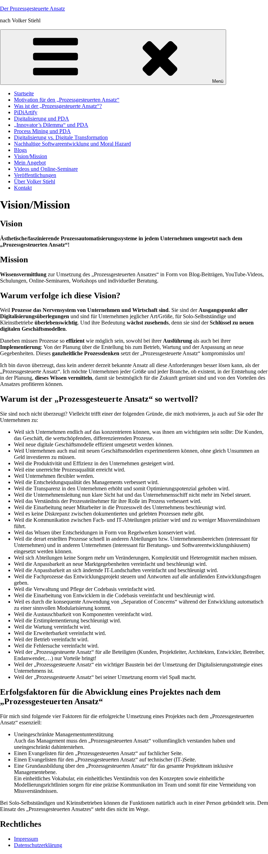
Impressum (26, 839)
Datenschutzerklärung (38, 845)
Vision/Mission (30, 156)
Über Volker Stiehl (34, 181)
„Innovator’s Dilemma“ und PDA (51, 125)
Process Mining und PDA (42, 131)
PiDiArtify (25, 112)
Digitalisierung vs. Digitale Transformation (61, 137)
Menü (217, 81)
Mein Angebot (30, 163)
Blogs (20, 150)
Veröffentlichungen (35, 175)
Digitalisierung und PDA (41, 119)
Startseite (24, 93)
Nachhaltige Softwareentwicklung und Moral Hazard (72, 144)
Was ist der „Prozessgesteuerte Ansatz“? (58, 106)
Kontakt (23, 188)
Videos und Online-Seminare (46, 169)
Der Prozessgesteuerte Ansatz (32, 9)
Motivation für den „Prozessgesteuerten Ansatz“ (66, 100)
